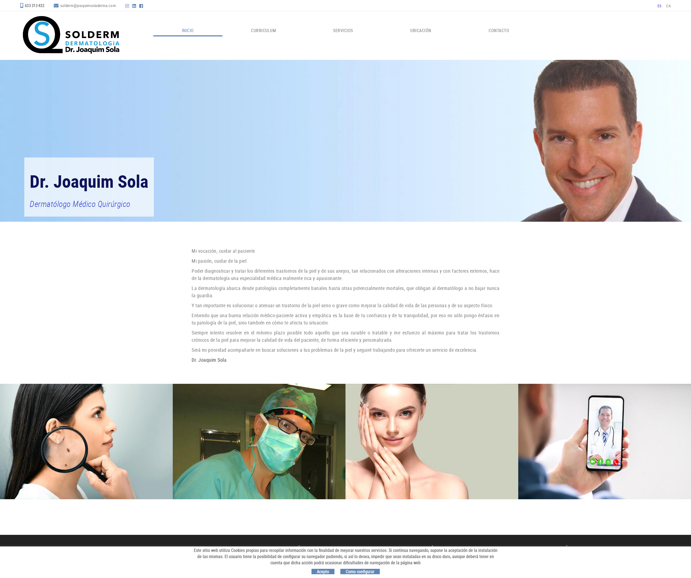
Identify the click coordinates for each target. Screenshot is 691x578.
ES (660, 5)
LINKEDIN (134, 6)
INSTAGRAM (127, 6)
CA (668, 5)
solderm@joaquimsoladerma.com (88, 5)
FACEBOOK (141, 6)
